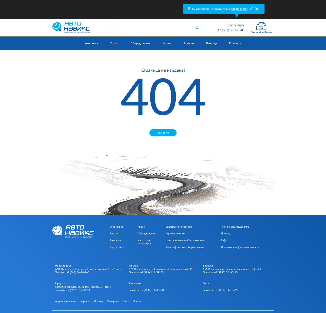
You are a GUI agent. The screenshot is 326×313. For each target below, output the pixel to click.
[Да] (251, 8)
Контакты (235, 43)
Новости (188, 43)
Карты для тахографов (144, 242)
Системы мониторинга (179, 226)
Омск (126, 301)
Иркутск (99, 301)
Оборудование (140, 43)
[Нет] (257, 8)
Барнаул (85, 301)
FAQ (223, 240)
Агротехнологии (175, 233)
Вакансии (115, 240)
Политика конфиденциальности (240, 247)
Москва (137, 301)
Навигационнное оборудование (185, 240)
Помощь (211, 43)
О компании (117, 226)
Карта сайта (117, 247)
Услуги (114, 43)
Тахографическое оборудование (185, 247)
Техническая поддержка (235, 226)
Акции (166, 43)
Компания (91, 43)
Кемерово (113, 301)
